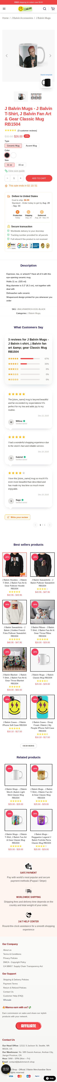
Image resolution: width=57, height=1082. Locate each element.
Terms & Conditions (12, 954)
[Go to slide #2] (36, 96)
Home (5, 18)
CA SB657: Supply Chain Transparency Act (23, 966)
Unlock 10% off (6, 1069)
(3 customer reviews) (27, 130)
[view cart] (53, 8)
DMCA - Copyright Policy (14, 962)
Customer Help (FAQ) (13, 996)
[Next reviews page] (49, 525)
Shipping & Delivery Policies (16, 979)
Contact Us (8, 992)
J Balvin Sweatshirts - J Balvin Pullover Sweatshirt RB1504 (42, 583)
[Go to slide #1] (21, 96)
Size (7, 160)
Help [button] (51, 1078)
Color (7, 150)
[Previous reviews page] (35, 525)
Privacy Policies (10, 958)
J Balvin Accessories (22, 18)
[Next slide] (50, 56)
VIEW (14, 574)
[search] (44, 8)
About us (7, 950)
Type (7, 141)
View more (28, 746)
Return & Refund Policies (14, 988)
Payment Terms (10, 983)
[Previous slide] (7, 56)
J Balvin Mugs (43, 18)
